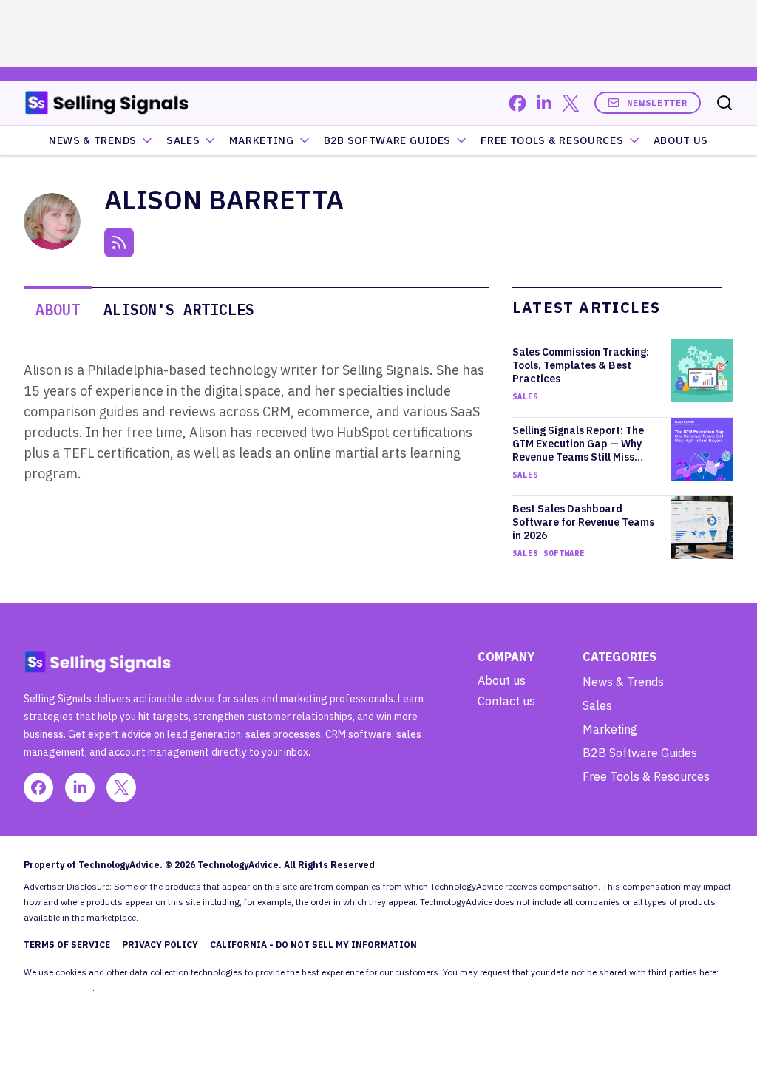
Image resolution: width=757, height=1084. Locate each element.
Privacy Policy (160, 944)
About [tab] (57, 309)
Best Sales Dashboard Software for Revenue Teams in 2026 (583, 522)
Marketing (261, 140)
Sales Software (548, 553)
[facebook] (517, 103)
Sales (183, 140)
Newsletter (657, 102)
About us (502, 680)
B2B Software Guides (387, 140)
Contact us (506, 701)
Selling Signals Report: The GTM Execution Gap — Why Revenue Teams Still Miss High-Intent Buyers (578, 444)
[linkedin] (544, 103)
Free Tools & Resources (552, 140)
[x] (571, 103)
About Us (681, 140)
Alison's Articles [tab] (178, 309)
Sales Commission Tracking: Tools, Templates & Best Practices (580, 365)
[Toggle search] (724, 103)
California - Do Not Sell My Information (313, 944)
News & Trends (93, 140)
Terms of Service (67, 944)
